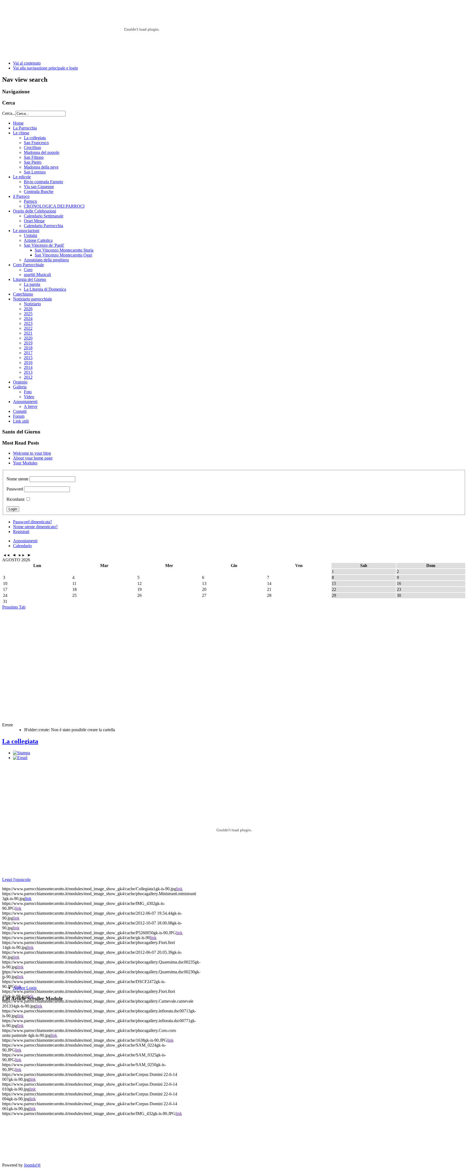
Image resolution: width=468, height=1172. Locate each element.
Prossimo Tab (13, 607)
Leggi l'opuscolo (16, 879)
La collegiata (20, 741)
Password (14, 489)
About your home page (33, 458)
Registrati (21, 531)
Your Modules (25, 463)
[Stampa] (21, 752)
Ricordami (15, 499)
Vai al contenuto (27, 63)
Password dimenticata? (32, 522)
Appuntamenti (25, 541)
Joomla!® (32, 1165)
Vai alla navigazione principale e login (45, 68)
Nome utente (17, 479)
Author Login (25, 988)
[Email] (20, 757)
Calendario (22, 545)
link (179, 888)
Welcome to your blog (32, 453)
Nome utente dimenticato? (35, 526)
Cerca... (8, 113)
